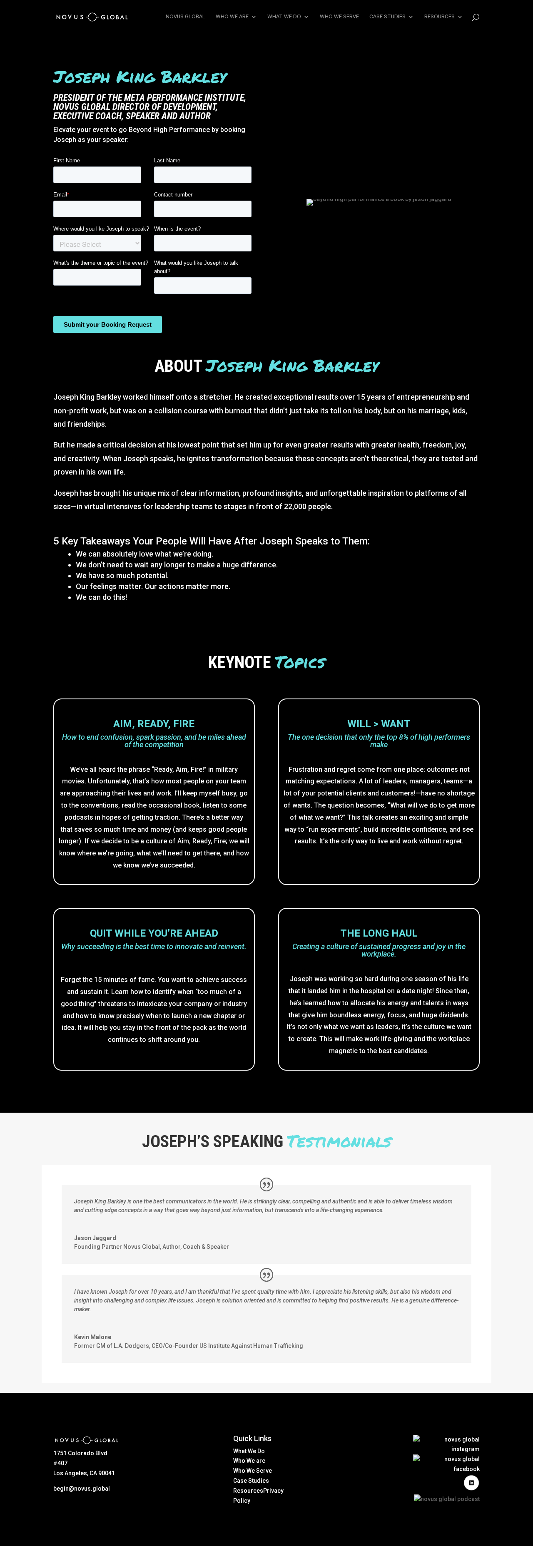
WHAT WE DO (284, 17)
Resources (248, 1490)
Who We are (249, 1460)
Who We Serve (252, 1470)
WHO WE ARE (232, 17)
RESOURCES (439, 17)
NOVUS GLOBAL (185, 17)
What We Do (249, 1451)
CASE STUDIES (387, 17)
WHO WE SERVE (339, 17)
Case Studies (251, 1480)
